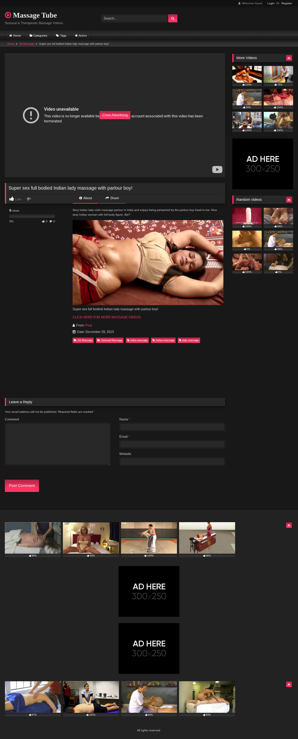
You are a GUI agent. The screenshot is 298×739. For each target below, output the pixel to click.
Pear (88, 325)
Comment (12, 419)
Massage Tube (34, 15)
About (87, 198)
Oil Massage (26, 43)
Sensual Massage (111, 340)
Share (114, 198)
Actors (83, 35)
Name (124, 419)
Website (125, 454)
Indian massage (165, 340)
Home (17, 35)
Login (270, 3)
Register (286, 3)
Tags (63, 35)
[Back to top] (285, 727)
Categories (40, 35)
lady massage (190, 340)
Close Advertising (115, 115)
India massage (139, 340)
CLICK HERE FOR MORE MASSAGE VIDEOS (107, 317)
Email (124, 436)
